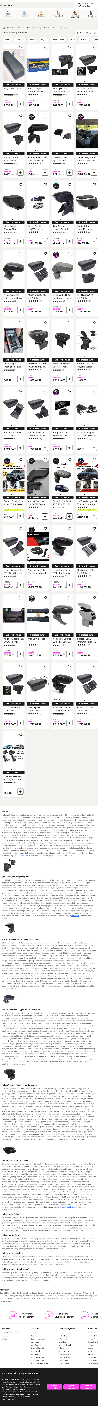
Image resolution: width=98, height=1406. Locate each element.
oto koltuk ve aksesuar (27, 855)
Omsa (7, 39)
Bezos (88, 1298)
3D (1, 1298)
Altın (61, 1333)
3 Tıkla (84, 1293)
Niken (32, 39)
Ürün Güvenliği (36, 1351)
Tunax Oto (45, 1298)
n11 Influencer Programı (39, 1363)
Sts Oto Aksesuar (29, 1296)
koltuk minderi (67, 1207)
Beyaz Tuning (17, 1296)
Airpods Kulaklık (65, 1345)
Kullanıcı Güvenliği (37, 1348)
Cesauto (52, 1298)
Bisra (10, 1296)
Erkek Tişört (63, 1360)
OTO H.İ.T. (3, 1296)
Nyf (65, 1296)
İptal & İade (35, 1342)
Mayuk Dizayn (58, 39)
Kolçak (65, 28)
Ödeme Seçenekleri (38, 1339)
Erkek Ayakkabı (64, 1357)
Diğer (43, 39)
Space (95, 1296)
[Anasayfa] (4, 28)
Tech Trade (79, 1296)
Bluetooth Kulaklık (65, 1354)
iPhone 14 (63, 1339)
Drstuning (52, 1293)
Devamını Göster (6, 1302)
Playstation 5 (64, 1348)
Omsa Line (68, 1298)
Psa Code (70, 1296)
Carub (40, 1293)
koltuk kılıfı (75, 916)
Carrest (84, 39)
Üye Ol (33, 1333)
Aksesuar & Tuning (33, 28)
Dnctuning (77, 1293)
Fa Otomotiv (17, 1298)
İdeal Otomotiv (40, 1296)
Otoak (38, 1298)
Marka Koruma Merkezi (10, 1333)
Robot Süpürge (64, 1336)
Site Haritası (35, 1354)
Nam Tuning (87, 1296)
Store (5, 1298)
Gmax (72, 39)
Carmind (60, 1296)
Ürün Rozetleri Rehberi (39, 1360)
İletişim (4, 1339)
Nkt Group (60, 1298)
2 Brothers (26, 1298)
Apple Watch (64, 1351)
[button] (11, 81)
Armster (46, 1293)
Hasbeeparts (51, 1296)
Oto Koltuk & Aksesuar (51, 28)
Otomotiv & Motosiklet (15, 28)
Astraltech (76, 1298)
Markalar (5, 1336)
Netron (9, 1298)
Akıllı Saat (62, 1342)
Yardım (33, 1336)
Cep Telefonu (64, 1363)
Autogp (83, 1298)
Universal (90, 1293)
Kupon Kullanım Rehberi (39, 1357)
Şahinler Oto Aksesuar (65, 1293)
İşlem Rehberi (36, 1345)
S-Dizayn (20, 39)
